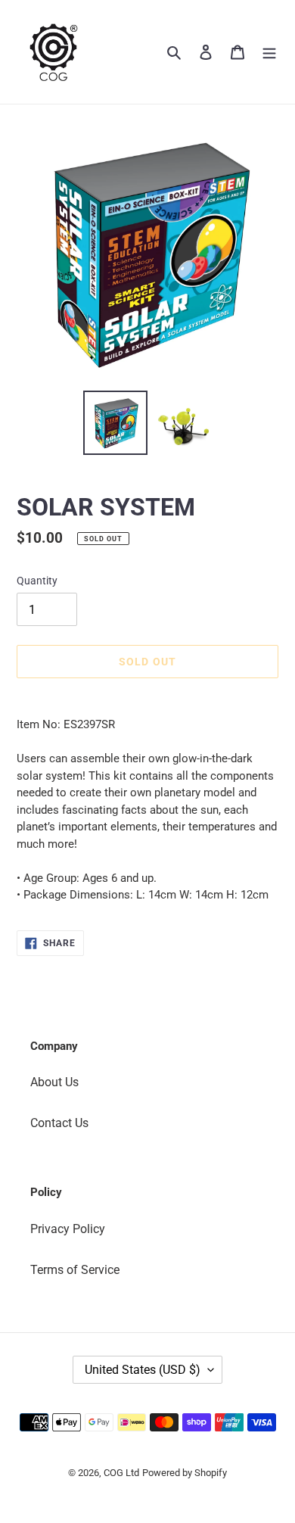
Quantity (37, 581)
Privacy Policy (67, 1229)
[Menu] (269, 51)
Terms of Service (75, 1270)
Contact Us (59, 1123)
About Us (54, 1082)
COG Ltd (121, 1472)
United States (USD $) (142, 1370)
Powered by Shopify (184, 1472)
